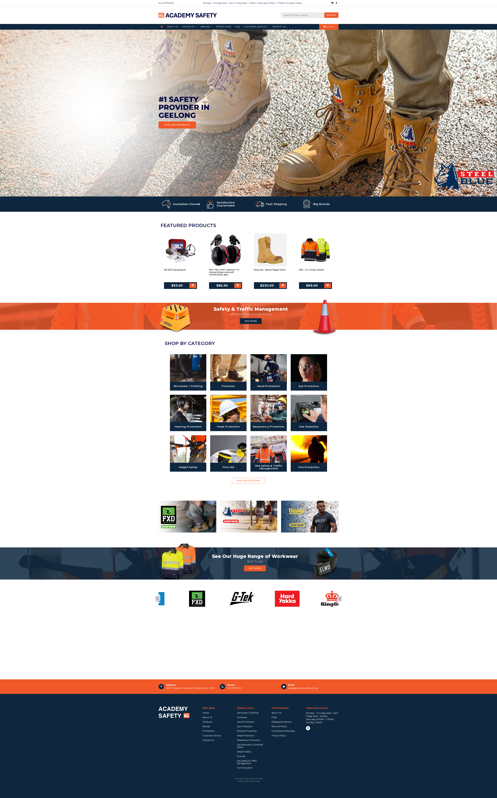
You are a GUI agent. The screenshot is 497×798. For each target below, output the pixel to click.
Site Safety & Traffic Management (247, 762)
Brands (206, 726)
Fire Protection (245, 768)
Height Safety (244, 751)
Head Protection (245, 735)
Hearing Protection (247, 731)
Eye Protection (245, 726)
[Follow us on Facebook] (336, 3)
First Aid (241, 756)
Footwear (242, 717)
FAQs (274, 717)
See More (251, 321)
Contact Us (208, 740)
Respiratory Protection (248, 740)
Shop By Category (248, 480)
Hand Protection (245, 722)
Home (206, 713)
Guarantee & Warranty (283, 731)
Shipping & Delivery (282, 722)
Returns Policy (279, 726)
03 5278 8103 (167, 3)
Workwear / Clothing (247, 713)
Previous (157, 598)
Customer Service (212, 735)
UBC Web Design (253, 781)
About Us (207, 717)
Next (339, 598)
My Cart (330, 27)
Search (331, 15)
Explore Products (177, 125)
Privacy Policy (279, 735)
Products (207, 722)
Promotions (209, 731)
